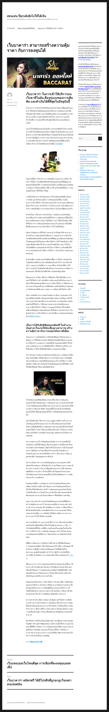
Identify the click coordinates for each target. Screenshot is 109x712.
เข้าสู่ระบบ (83, 317)
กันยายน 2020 (84, 273)
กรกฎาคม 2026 (85, 197)
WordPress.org (85, 324)
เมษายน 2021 (84, 262)
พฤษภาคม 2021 (85, 259)
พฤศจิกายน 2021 (85, 246)
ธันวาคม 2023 (84, 206)
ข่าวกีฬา (82, 293)
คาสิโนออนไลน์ (11, 105)
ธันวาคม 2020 (84, 271)
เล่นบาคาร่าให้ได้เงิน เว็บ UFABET (50, 28)
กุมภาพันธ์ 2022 (85, 239)
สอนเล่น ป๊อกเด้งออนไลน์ (85, 66)
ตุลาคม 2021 (84, 248)
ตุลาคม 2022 (84, 221)
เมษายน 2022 (84, 235)
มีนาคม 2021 (84, 264)
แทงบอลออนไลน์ (85, 302)
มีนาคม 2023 (84, 210)
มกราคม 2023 (84, 215)
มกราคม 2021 (84, 268)
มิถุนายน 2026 (84, 199)
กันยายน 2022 (84, 224)
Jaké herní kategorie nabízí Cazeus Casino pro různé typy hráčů (90, 166)
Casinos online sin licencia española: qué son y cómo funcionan (89, 157)
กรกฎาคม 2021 (85, 255)
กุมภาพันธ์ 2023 (85, 212)
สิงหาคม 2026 (84, 195)
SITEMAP (11, 28)
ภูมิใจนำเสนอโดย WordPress (36, 703)
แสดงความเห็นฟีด (85, 322)
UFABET (83, 288)
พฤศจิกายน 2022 (85, 219)
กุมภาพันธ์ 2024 (85, 201)
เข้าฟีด (82, 319)
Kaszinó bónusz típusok (88, 161)
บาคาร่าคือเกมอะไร (93, 104)
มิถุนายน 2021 (84, 257)
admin (9, 99)
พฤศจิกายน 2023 (85, 208)
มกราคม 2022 (84, 242)
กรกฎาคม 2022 (85, 228)
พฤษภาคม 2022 (85, 233)
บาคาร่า (82, 299)
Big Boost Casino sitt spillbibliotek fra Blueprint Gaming (89, 172)
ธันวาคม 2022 (84, 217)
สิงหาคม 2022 (84, 226)
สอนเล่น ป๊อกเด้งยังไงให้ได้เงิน (26, 16)
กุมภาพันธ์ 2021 (85, 266)
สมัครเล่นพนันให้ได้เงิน (26, 28)
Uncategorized (85, 290)
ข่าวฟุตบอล (83, 295)
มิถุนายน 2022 (84, 230)
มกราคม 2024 (84, 203)
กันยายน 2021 (84, 251)
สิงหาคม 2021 (84, 253)
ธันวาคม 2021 (84, 244)
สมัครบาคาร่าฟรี (36, 642)
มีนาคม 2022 (84, 237)
